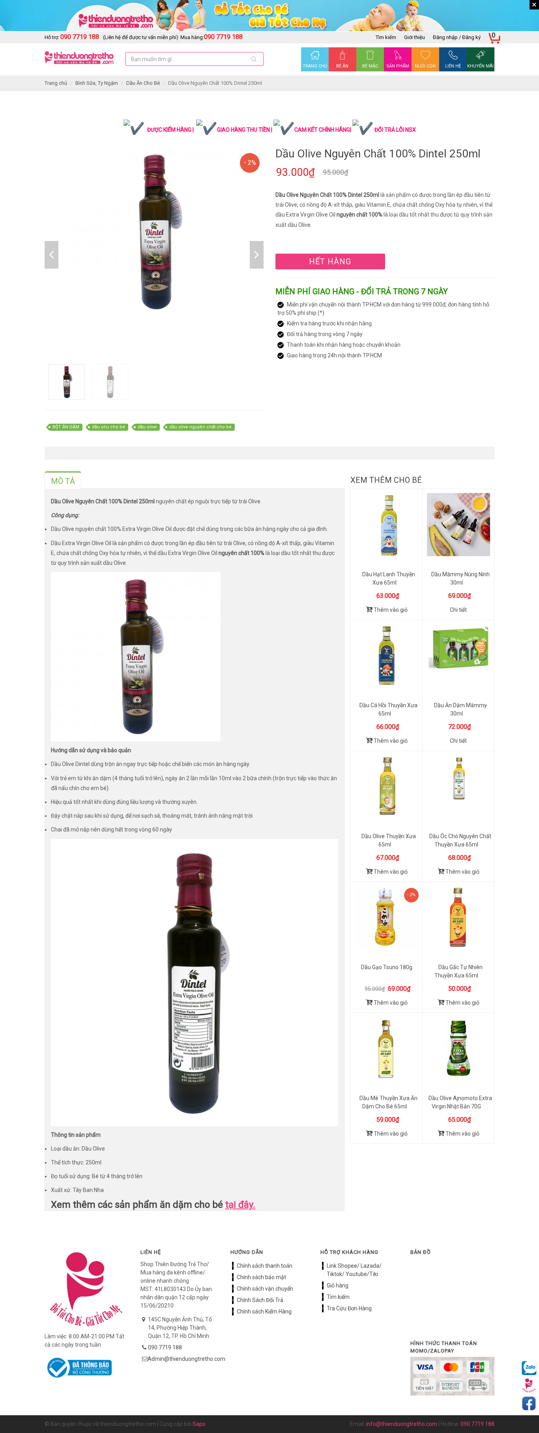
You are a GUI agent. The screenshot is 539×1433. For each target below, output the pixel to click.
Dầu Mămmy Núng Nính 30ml (460, 578)
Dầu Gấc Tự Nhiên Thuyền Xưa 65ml (458, 971)
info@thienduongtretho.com (401, 1424)
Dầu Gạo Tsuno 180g (386, 967)
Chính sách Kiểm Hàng (264, 1311)
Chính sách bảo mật (261, 1277)
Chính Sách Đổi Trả (260, 1300)
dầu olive (147, 427)
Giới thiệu (414, 37)
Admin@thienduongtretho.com (186, 1359)
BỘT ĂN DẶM (65, 427)
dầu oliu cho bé (108, 427)
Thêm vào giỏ (390, 610)
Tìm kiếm (386, 37)
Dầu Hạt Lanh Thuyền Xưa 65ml (388, 578)
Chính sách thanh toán (264, 1266)
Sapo (199, 1424)
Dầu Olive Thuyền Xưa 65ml (388, 840)
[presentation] (63, 481)
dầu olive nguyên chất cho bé (200, 427)
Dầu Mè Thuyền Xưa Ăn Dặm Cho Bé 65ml (388, 1102)
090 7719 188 (165, 1347)
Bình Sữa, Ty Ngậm (96, 83)
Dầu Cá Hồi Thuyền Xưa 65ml (388, 709)
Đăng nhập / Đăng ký (457, 37)
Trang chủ (56, 83)
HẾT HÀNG (330, 261)
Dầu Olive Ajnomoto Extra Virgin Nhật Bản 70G (460, 1102)
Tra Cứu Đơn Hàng (349, 1308)
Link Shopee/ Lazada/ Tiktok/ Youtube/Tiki (354, 1270)
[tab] (63, 480)
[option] (154, 232)
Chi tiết (458, 610)
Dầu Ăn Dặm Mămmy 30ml (460, 709)
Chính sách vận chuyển (265, 1288)
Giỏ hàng (337, 1285)
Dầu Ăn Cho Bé (143, 83)
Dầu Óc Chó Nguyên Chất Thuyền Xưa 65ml (460, 840)
